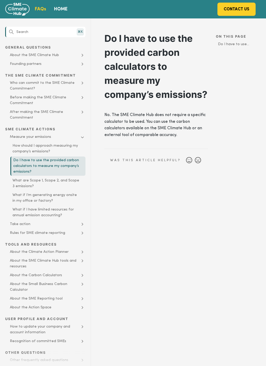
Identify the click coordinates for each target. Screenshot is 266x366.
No (198, 160)
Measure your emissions (30, 137)
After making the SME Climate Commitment (36, 115)
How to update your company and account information (40, 329)
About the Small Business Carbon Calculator (38, 287)
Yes (189, 160)
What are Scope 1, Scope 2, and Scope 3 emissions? (45, 183)
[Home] (24, 9)
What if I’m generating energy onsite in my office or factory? (44, 198)
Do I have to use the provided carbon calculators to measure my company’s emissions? (46, 166)
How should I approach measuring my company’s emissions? (45, 148)
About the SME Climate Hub (34, 55)
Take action (20, 224)
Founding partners (26, 64)
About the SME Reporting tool (36, 299)
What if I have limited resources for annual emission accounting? (43, 212)
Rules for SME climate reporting (37, 233)
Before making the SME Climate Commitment (38, 100)
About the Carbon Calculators (36, 275)
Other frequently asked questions (39, 360)
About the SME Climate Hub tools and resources (43, 263)
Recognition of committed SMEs (38, 341)
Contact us (236, 9)
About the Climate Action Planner (39, 252)
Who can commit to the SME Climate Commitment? (42, 86)
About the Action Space (30, 307)
